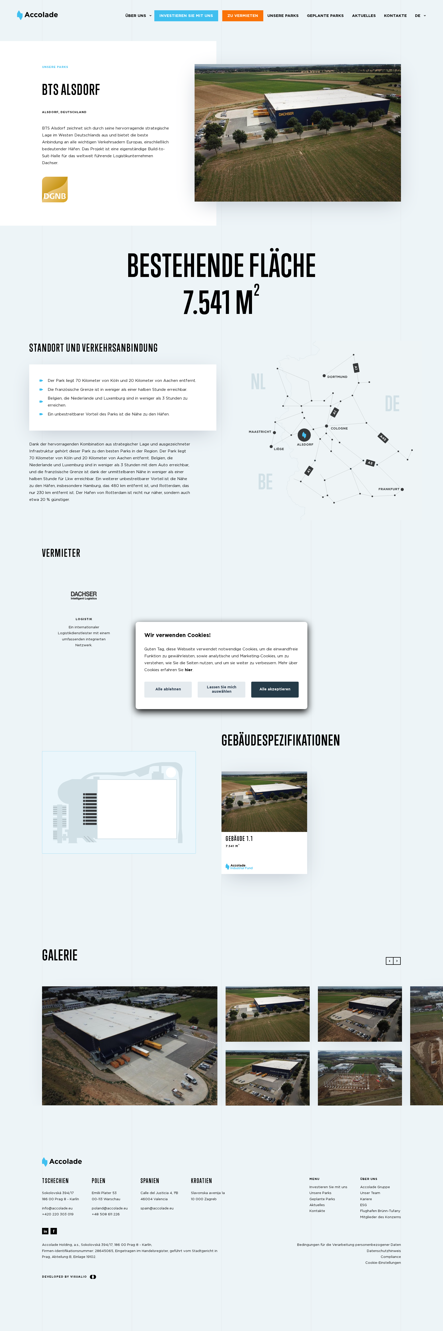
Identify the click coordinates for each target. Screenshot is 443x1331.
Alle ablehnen (168, 689)
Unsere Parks (283, 16)
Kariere (366, 1199)
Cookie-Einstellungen (383, 1263)
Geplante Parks (325, 16)
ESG (363, 1205)
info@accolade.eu (57, 1208)
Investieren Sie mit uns (186, 16)
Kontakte (395, 16)
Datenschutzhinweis (384, 1251)
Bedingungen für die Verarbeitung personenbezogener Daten (349, 1245)
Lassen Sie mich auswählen (221, 689)
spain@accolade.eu (157, 1208)
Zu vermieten (242, 16)
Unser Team (370, 1193)
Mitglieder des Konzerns (380, 1217)
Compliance (391, 1257)
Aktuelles (364, 16)
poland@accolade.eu (110, 1208)
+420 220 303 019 (58, 1214)
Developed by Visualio (64, 1276)
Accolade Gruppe (375, 1187)
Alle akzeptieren (274, 689)
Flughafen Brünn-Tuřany (380, 1211)
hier (189, 670)
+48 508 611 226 (106, 1214)
